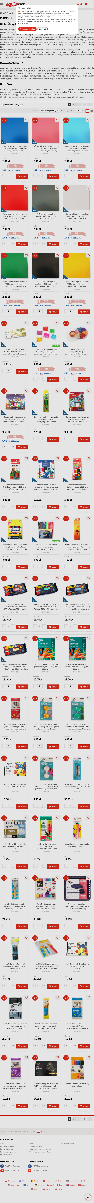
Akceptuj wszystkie (27, 29)
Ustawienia (43, 29)
